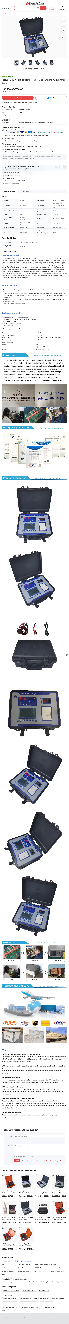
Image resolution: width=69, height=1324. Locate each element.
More (3, 1310)
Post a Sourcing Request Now (53, 1161)
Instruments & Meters (12, 13)
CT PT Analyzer (38, 1268)
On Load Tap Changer (24, 1265)
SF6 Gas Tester (6, 1268)
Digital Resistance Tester (10, 1303)
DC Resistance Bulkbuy (49, 1307)
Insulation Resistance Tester (11, 1290)
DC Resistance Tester (57, 1268)
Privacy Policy (61, 1317)
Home (3, 13)
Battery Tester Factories (41, 1299)
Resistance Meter (34, 13)
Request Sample (33, 102)
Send (17, 1161)
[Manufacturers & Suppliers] (35, 3)
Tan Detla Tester (22, 1268)
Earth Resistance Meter (29, 1290)
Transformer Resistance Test (28, 1303)
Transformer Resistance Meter (30, 1307)
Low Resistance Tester (46, 1303)
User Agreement (44, 1317)
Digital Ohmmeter (44, 1290)
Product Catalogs (27, 1261)
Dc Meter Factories (25, 1299)
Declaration (53, 1317)
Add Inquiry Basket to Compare (35, 69)
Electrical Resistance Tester (10, 1307)
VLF (3, 1265)
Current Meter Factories (9, 1299)
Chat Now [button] (52, 98)
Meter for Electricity (23, 13)
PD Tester (53, 1265)
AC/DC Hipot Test (39, 1271)
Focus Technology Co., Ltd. (22, 1317)
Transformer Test (23, 1271)
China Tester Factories (57, 1299)
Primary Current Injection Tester (42, 1265)
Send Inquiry (18, 98)
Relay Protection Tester (57, 1271)
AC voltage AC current (8, 1271)
